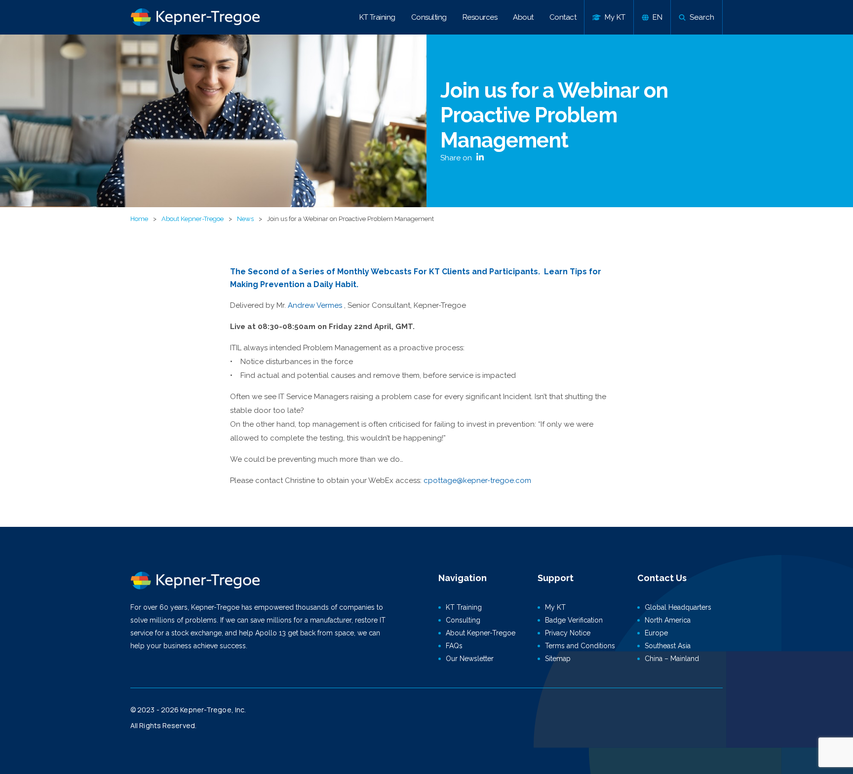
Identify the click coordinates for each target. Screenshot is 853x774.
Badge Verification (574, 620)
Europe (656, 633)
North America (668, 620)
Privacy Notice (567, 633)
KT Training (377, 17)
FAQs (454, 646)
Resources (480, 17)
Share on (457, 157)
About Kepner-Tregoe (192, 218)
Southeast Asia (668, 646)
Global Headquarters (678, 607)
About (523, 17)
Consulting (429, 17)
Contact (563, 17)
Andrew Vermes (315, 305)
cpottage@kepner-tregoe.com (477, 480)
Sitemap (558, 659)
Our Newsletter (470, 659)
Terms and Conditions (580, 646)
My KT (555, 607)
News (245, 218)
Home (139, 218)
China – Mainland (672, 659)
